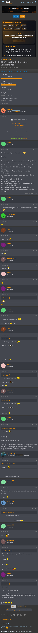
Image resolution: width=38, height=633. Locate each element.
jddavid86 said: (6, 551)
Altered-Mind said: (7, 428)
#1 (36, 116)
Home (3, 628)
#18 (36, 532)
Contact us (4, 626)
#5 (36, 236)
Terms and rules (13, 626)
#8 (36, 279)
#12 (36, 371)
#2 (36, 149)
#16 (36, 488)
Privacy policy (23, 626)
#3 (36, 204)
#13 (36, 397)
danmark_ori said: (7, 512)
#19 (36, 547)
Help (30, 626)
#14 (36, 424)
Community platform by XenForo (16, 631)
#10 (36, 316)
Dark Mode (6, 623)
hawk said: (5, 339)
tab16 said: (5, 298)
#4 (36, 221)
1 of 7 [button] (13, 606)
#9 (36, 294)
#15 (36, 460)
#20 (36, 580)
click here (25, 138)
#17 (36, 508)
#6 (36, 250)
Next (19, 606)
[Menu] (2, 2)
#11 (36, 335)
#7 (36, 265)
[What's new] (36, 2)
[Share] (33, 116)
